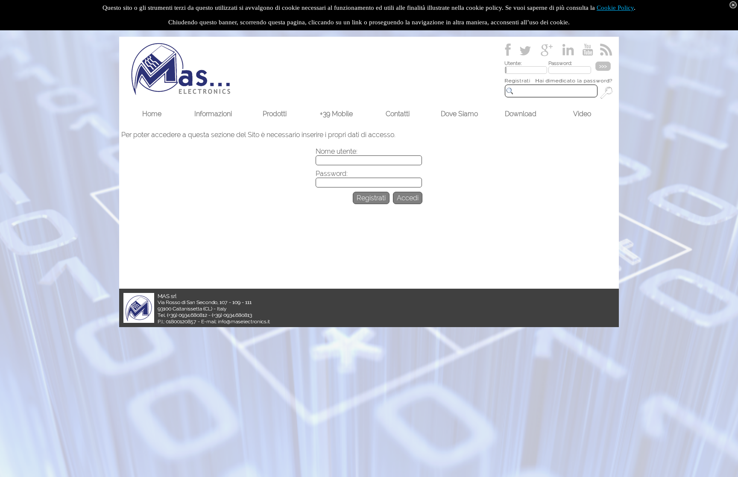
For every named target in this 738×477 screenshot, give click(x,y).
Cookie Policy (615, 7)
